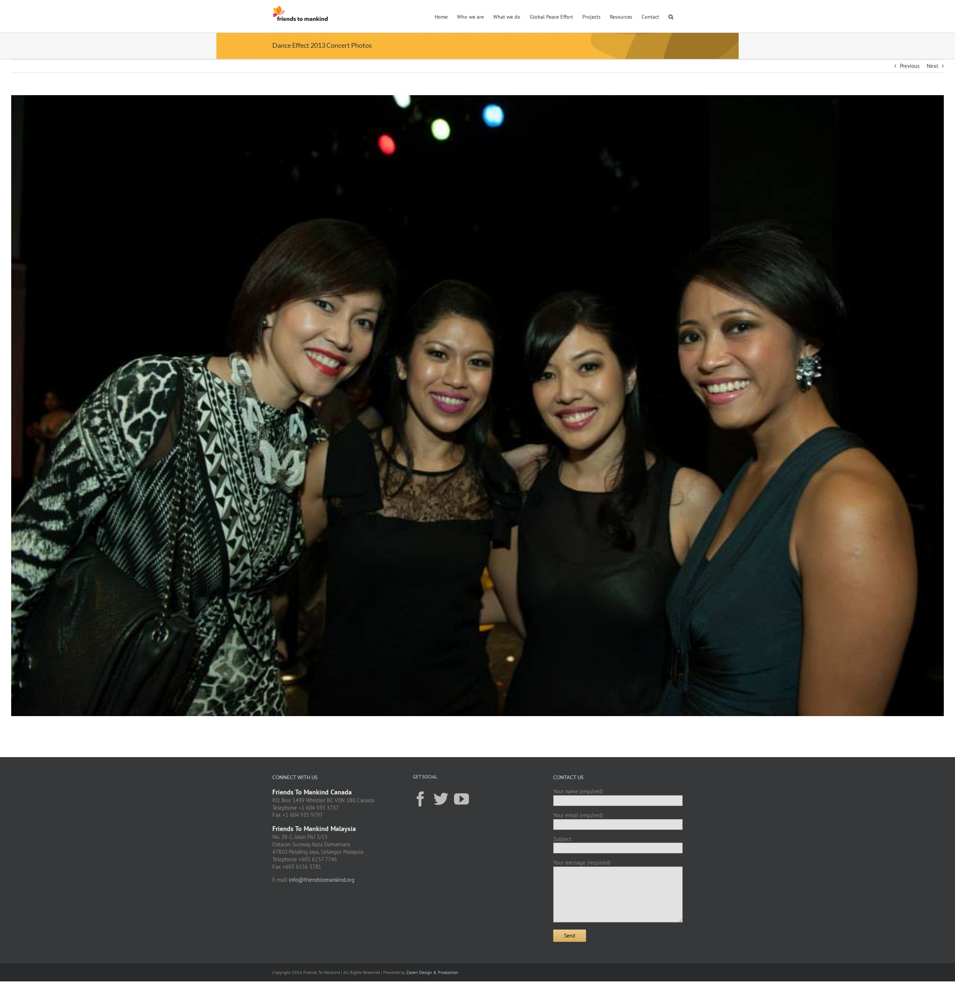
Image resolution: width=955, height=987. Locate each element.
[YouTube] (461, 798)
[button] (670, 16)
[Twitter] (440, 798)
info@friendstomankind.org (321, 879)
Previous (910, 65)
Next (932, 65)
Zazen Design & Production (432, 972)
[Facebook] (420, 798)
